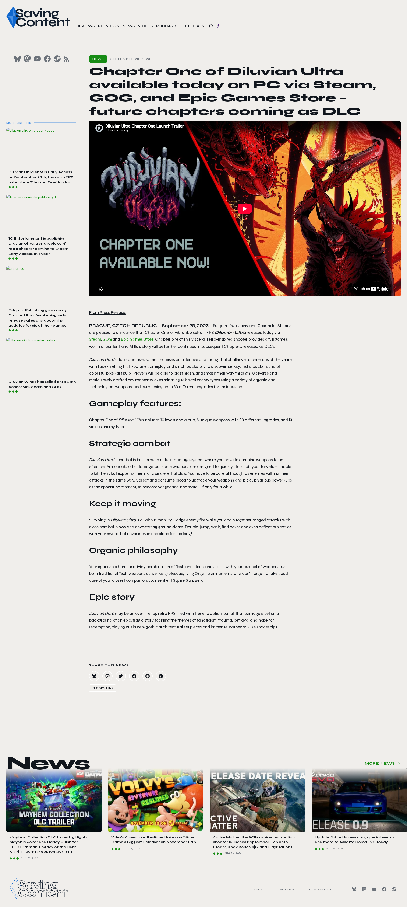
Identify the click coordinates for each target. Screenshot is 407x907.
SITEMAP (287, 889)
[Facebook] (384, 889)
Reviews (85, 26)
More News (380, 763)
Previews (108, 26)
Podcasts (166, 26)
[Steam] (394, 889)
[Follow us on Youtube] (37, 58)
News (128, 26)
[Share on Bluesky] (94, 676)
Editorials (192, 26)
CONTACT (259, 889)
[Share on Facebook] (134, 676)
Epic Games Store (137, 339)
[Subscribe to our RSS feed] (66, 59)
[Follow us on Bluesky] (17, 58)
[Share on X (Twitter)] (121, 676)
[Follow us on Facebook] (47, 58)
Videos (145, 26)
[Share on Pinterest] (161, 676)
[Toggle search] (210, 26)
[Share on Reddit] (147, 676)
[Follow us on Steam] (57, 58)
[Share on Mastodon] (107, 676)
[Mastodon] (364, 889)
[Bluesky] (354, 889)
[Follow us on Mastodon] (27, 58)
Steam (95, 339)
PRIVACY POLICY (319, 889)
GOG (108, 339)
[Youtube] (374, 889)
